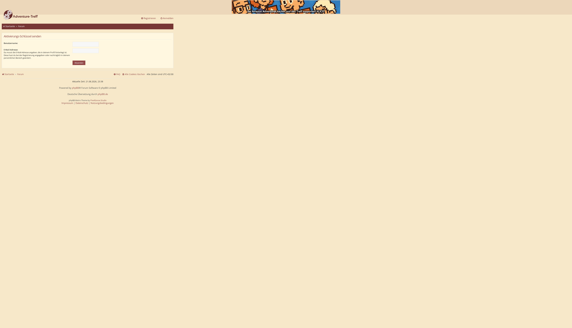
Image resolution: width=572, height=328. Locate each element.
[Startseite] (21, 15)
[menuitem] (133, 74)
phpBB (75, 87)
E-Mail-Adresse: (11, 49)
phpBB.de (103, 94)
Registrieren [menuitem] (150, 18)
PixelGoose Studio (98, 100)
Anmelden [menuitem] (168, 18)
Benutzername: (11, 43)
